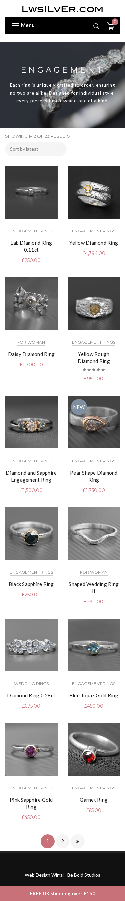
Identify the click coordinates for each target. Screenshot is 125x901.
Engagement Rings (31, 230)
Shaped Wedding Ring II (94, 587)
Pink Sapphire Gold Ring (31, 803)
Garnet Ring (94, 800)
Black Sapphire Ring (31, 584)
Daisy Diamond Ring (31, 354)
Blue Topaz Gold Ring (93, 695)
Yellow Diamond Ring (93, 243)
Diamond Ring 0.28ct (31, 695)
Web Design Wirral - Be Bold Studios (62, 875)
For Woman (31, 342)
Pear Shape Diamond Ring (94, 476)
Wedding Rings (31, 683)
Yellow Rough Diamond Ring (94, 357)
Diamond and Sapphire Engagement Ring (31, 476)
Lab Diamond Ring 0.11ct (31, 246)
